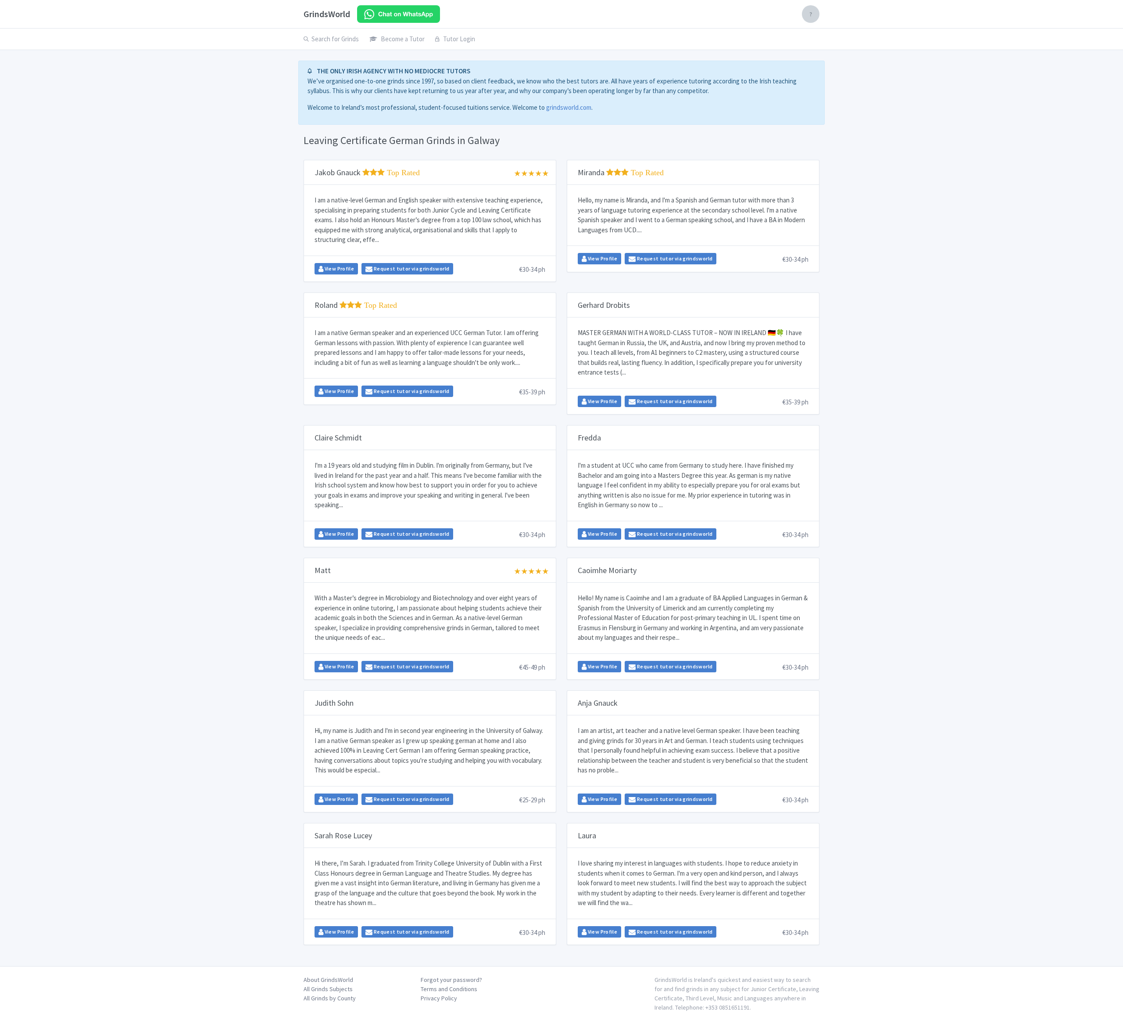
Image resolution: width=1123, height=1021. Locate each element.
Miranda (621, 172)
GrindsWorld (327, 13)
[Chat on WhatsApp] (398, 14)
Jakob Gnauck (367, 172)
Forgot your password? (451, 980)
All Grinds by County (330, 998)
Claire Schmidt (338, 438)
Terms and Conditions (449, 989)
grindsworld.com (568, 107)
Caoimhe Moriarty (607, 570)
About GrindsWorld (328, 980)
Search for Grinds (335, 39)
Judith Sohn (334, 703)
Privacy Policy (439, 998)
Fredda (589, 438)
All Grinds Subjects (328, 989)
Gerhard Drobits (604, 305)
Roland (356, 305)
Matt (323, 570)
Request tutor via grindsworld (410, 268)
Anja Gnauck (598, 703)
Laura (587, 835)
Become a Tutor (403, 39)
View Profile (338, 268)
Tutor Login (459, 39)
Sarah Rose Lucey (343, 835)
